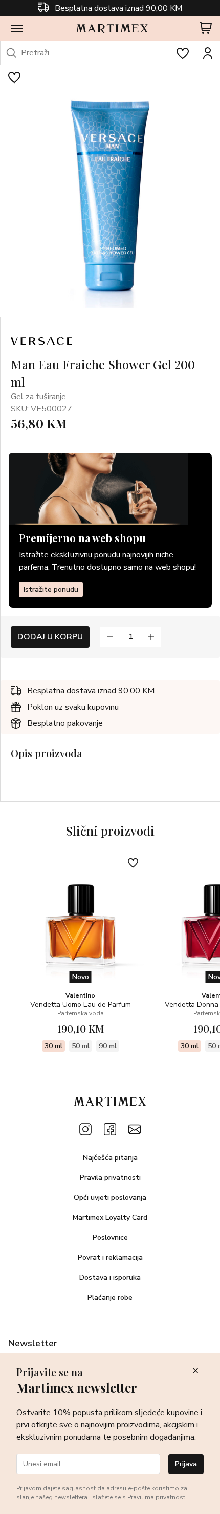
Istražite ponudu (51, 589)
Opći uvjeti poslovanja (110, 1197)
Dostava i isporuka (110, 1277)
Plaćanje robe (110, 1297)
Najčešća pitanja (110, 1158)
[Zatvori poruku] (195, 1371)
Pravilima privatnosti (157, 1497)
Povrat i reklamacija (110, 1257)
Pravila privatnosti (110, 1178)
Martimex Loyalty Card (110, 1217)
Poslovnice (110, 1237)
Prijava (186, 1464)
